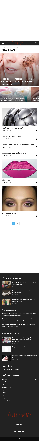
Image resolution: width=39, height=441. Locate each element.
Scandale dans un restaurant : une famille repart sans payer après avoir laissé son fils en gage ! (19, 314)
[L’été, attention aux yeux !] (19, 117)
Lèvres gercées (8, 180)
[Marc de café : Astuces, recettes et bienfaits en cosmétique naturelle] (19, 69)
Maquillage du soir (10, 213)
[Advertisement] (19, 20)
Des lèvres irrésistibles (11, 136)
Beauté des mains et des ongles (15, 153)
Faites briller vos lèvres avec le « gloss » (19, 145)
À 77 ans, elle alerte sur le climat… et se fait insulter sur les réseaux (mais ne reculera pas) (18, 325)
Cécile (3, 84)
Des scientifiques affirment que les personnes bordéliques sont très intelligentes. (22, 339)
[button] (3, 43)
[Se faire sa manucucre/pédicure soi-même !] (6, 358)
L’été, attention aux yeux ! (12, 128)
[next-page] (24, 223)
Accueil (3, 47)
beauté (9, 47)
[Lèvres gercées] (19, 168)
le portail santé (15, 369)
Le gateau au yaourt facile (19, 347)
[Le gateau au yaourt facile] (6, 349)
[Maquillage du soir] (19, 198)
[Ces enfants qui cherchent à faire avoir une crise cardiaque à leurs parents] (6, 284)
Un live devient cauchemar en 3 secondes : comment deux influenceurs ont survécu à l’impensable (18, 320)
